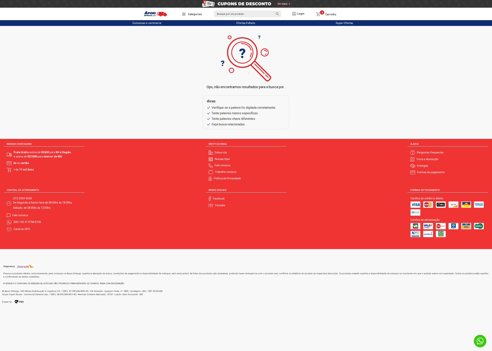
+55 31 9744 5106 (30, 222)
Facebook (219, 198)
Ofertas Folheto (245, 23)
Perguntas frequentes (430, 152)
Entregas (422, 165)
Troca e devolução (427, 159)
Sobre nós (221, 152)
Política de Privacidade (227, 178)
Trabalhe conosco (225, 171)
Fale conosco (222, 165)
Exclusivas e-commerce (147, 23)
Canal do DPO (21, 229)
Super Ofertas (344, 23)
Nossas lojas (222, 159)
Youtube (220, 205)
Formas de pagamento (431, 172)
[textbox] (247, 14)
